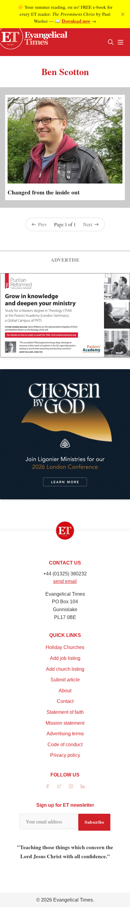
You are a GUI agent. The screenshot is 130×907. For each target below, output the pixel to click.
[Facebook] (47, 786)
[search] (110, 42)
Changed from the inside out (44, 192)
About (65, 690)
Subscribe (94, 822)
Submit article (65, 679)
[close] (123, 14)
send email (65, 581)
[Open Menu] (120, 42)
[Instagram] (71, 786)
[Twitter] (59, 786)
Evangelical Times (73, 899)
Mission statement (65, 723)
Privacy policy (65, 755)
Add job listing (65, 658)
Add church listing (65, 669)
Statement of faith (65, 712)
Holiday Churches (65, 647)
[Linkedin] (82, 786)
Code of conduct (65, 744)
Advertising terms (65, 733)
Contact (65, 701)
